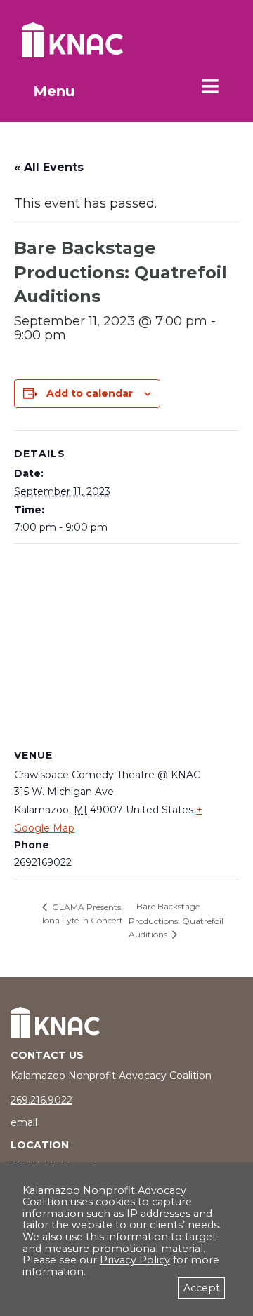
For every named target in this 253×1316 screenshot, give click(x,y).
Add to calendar (89, 393)
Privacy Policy (135, 1260)
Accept (201, 1288)
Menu (53, 91)
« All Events (49, 167)
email (24, 1122)
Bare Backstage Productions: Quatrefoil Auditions (176, 920)
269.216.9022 (41, 1100)
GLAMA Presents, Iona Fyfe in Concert (82, 914)
